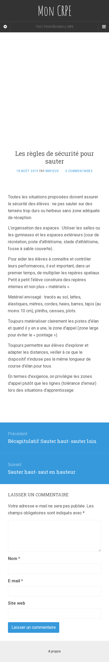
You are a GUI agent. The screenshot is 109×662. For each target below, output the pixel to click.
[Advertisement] (54, 87)
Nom (14, 558)
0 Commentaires (79, 171)
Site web (16, 603)
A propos (54, 651)
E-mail (15, 580)
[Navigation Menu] (103, 27)
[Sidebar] (5, 27)
